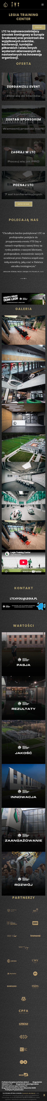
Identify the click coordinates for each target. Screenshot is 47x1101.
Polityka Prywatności (14, 1090)
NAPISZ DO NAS (23, 204)
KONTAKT (38, 27)
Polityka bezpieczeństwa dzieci (15, 1082)
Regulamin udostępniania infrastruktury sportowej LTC (20, 1085)
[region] (23, 87)
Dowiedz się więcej (28, 1093)
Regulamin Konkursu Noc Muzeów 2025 (19, 1088)
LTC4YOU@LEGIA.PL (23, 598)
